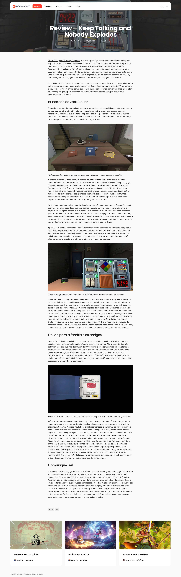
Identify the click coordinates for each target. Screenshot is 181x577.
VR (57, 509)
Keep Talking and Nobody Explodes (64, 61)
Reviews (90, 22)
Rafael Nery (78, 41)
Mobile (51, 509)
